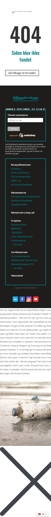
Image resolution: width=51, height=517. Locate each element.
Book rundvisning (20, 172)
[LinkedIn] (15, 299)
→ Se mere (16, 244)
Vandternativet (18, 240)
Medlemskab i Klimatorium (24, 260)
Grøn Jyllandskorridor (22, 236)
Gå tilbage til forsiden (22, 73)
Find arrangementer (21, 176)
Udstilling (16, 169)
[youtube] (35, 299)
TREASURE (16, 232)
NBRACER (16, 228)
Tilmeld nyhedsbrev (18, 115)
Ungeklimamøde (19, 204)
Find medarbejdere (20, 256)
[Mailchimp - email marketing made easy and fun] (23, 137)
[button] (42, 514)
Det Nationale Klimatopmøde (25, 196)
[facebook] (22, 299)
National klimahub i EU (22, 264)
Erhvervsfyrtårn (19, 224)
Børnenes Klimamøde (21, 200)
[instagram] (29, 299)
